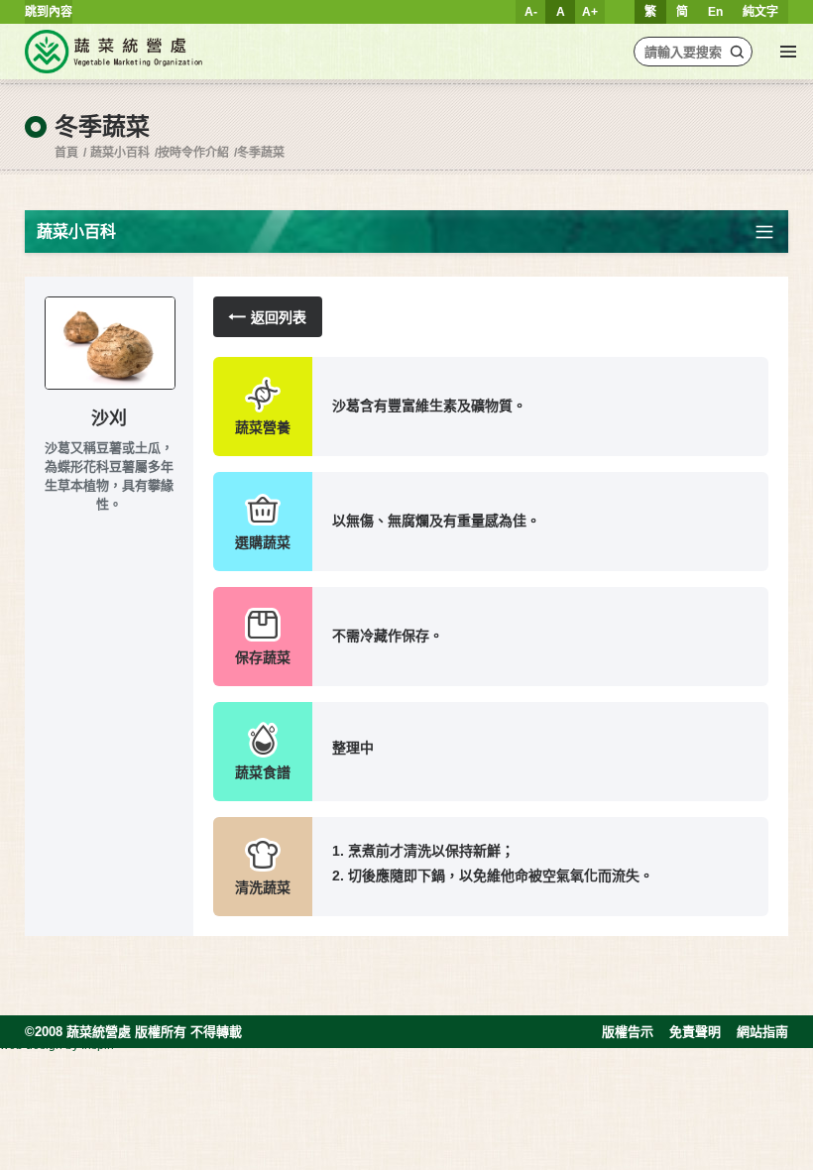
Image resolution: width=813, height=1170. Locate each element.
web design (31, 1045)
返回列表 (278, 317)
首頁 (66, 153)
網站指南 (762, 1031)
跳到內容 (48, 12)
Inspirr (98, 1045)
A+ (590, 12)
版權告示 (627, 1031)
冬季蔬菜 (261, 153)
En (715, 12)
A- (530, 12)
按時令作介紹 (193, 153)
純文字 (760, 12)
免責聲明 (695, 1031)
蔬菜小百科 (120, 153)
